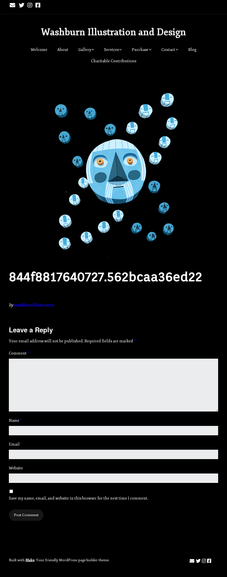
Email (15, 444)
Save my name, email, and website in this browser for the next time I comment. (78, 498)
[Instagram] (29, 5)
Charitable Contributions (113, 61)
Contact (168, 49)
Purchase (140, 49)
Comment (19, 353)
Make (29, 560)
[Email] (13, 5)
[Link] (46, 5)
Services (111, 49)
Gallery (84, 49)
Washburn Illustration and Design (113, 32)
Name (15, 420)
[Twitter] (21, 5)
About (62, 49)
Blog (192, 49)
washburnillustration (34, 305)
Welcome (39, 49)
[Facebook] (38, 5)
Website (16, 468)
